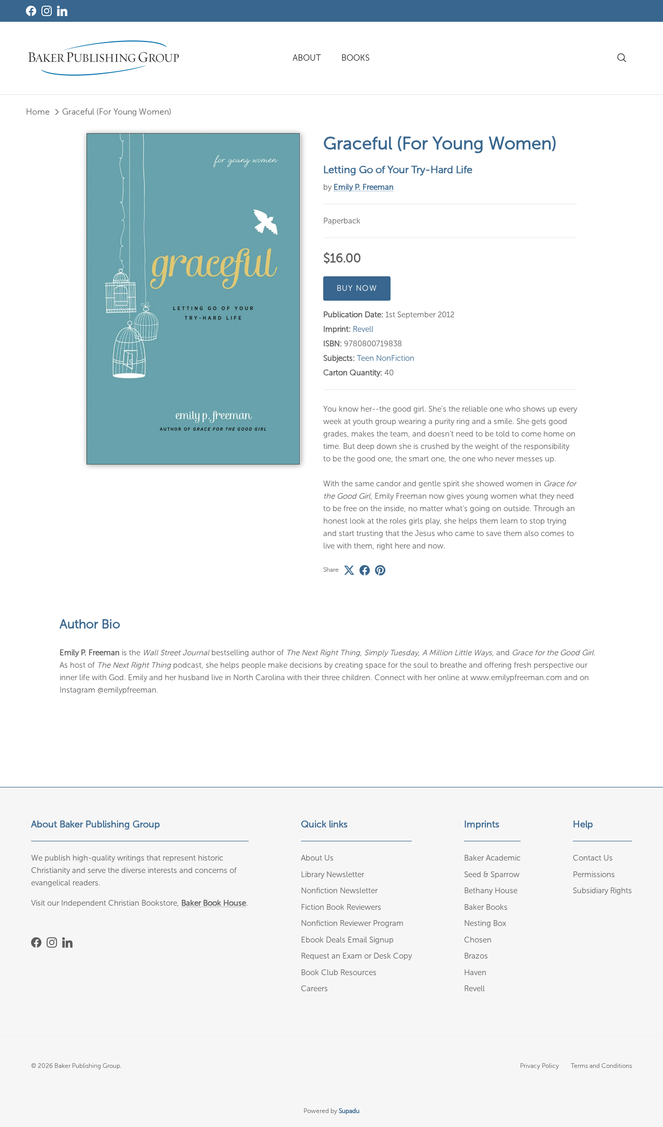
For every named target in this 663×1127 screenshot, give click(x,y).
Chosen (478, 940)
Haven (475, 972)
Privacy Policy (539, 1065)
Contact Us (593, 858)
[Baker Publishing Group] (103, 58)
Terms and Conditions (601, 1065)
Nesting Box (485, 923)
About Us (317, 858)
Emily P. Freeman (364, 187)
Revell (363, 329)
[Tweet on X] (349, 570)
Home (38, 112)
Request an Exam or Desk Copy (356, 956)
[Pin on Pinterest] (380, 570)
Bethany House (490, 890)
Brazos (476, 956)
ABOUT (307, 58)
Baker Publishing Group (87, 1065)
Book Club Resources (339, 972)
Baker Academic (492, 858)
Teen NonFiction (385, 358)
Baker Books (486, 907)
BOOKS (355, 58)
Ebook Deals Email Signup (347, 940)
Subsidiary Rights (602, 890)
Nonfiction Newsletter (339, 890)
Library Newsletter (332, 874)
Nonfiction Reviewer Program (352, 923)
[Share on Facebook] (364, 570)
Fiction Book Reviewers (341, 907)
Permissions (594, 874)
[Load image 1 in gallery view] (193, 298)
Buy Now (357, 288)
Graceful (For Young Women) (116, 112)
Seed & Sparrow (492, 874)
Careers (314, 988)
